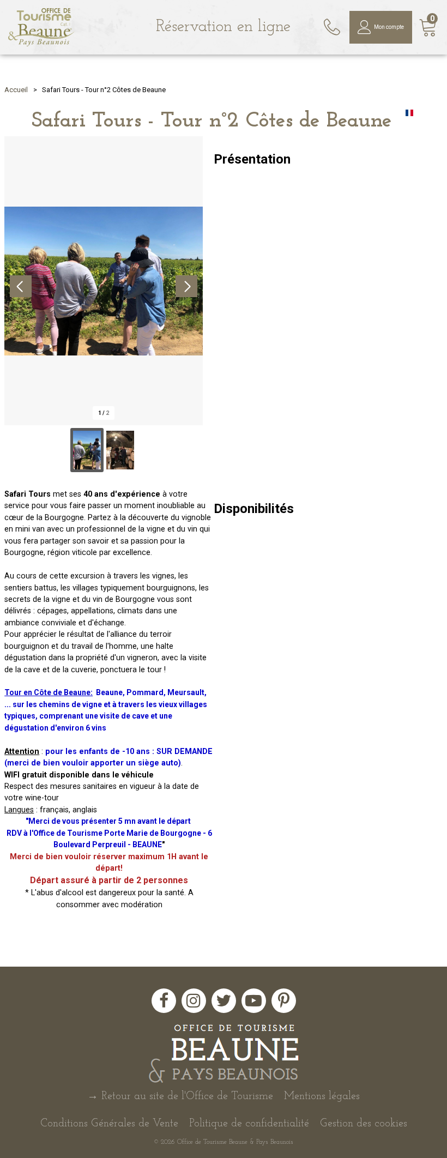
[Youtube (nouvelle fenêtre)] (253, 1000)
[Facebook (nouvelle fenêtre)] (164, 1000)
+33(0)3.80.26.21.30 (333, 23)
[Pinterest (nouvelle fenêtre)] (283, 1000)
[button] (428, 27)
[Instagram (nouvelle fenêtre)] (194, 1000)
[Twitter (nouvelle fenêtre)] (224, 1000)
